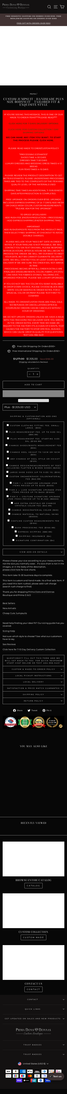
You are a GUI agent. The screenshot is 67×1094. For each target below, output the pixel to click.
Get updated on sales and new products (33, 1019)
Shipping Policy (33, 694)
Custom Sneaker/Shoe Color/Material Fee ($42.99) (35, 478)
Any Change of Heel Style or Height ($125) (35, 460)
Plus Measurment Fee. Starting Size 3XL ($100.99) (35, 440)
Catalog (33, 885)
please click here (11, 570)
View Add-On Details (34, 552)
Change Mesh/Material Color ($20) (35, 510)
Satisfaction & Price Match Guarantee (33, 688)
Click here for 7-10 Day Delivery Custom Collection (29, 649)
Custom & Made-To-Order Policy (33, 669)
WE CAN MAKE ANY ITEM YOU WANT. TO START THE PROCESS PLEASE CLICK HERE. (33, 139)
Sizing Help (9, 631)
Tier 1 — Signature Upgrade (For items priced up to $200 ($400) (35, 484)
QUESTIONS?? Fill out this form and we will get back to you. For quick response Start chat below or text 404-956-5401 (33, 660)
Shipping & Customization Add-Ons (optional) (33, 417)
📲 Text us (55, 1076)
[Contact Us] (33, 962)
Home (33, 94)
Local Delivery (33, 682)
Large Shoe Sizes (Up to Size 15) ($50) (35, 472)
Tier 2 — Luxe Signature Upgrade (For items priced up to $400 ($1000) (35, 491)
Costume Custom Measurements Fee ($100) (35, 522)
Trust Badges (33, 1045)
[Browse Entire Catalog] (33, 859)
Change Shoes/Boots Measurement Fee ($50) (35, 446)
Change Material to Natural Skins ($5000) (35, 515)
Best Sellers (9, 603)
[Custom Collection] (33, 910)
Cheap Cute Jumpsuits (15, 613)
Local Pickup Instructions (33, 676)
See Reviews (9, 644)
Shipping (23, 362)
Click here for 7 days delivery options (33, 123)
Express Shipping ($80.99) (35, 532)
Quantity (34, 368)
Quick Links (33, 1009)
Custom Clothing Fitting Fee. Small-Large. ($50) (35, 427)
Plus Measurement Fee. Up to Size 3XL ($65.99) (35, 433)
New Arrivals (9, 608)
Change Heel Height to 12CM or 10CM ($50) (35, 453)
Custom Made (33, 937)
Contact (33, 989)
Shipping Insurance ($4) (35, 536)
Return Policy (33, 701)
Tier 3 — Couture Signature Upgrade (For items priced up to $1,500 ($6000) (34, 498)
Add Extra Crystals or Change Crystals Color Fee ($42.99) (35, 504)
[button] (33, 393)
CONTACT (32, 999)
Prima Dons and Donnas (41, 592)
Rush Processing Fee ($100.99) (35, 528)
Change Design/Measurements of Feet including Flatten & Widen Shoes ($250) (33, 467)
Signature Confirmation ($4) (35, 540)
